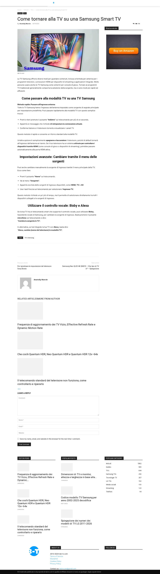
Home (19, 10)
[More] (41, 252)
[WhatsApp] (36, 252)
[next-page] (20, 389)
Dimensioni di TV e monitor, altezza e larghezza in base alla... (79, 476)
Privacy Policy (55, 564)
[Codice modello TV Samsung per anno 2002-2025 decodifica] (80, 490)
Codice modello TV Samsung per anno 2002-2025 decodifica (79, 499)
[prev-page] (18, 389)
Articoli (26, 10)
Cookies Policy (55, 561)
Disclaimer (54, 559)
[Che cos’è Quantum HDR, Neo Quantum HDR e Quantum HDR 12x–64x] (58, 340)
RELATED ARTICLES (27, 298)
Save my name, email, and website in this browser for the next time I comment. (50, 439)
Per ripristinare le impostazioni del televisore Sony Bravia (34, 267)
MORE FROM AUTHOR (48, 298)
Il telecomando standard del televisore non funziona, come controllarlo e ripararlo (33, 529)
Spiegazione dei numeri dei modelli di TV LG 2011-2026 (76, 522)
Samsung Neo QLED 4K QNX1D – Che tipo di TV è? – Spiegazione (80, 267)
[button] (147, 3)
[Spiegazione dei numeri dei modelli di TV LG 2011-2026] (80, 514)
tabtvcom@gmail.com (67, 569)
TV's (32, 10)
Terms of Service (56, 556)
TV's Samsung (29, 238)
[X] (25, 252)
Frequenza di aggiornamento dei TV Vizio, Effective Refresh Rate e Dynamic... (35, 477)
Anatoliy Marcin (25, 23)
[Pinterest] (30, 252)
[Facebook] (19, 252)
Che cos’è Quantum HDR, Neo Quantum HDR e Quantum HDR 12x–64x (57, 354)
